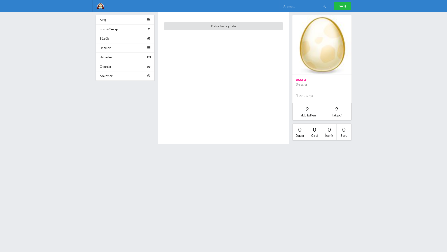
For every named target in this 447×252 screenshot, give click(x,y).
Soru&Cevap (109, 29)
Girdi (314, 131)
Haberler (106, 57)
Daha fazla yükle (223, 26)
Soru (344, 131)
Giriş (342, 6)
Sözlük (104, 38)
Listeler (105, 48)
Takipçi (337, 111)
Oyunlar (105, 66)
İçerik (329, 131)
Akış (103, 20)
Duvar (300, 131)
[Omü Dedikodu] (100, 6)
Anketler (106, 76)
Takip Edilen (307, 111)
